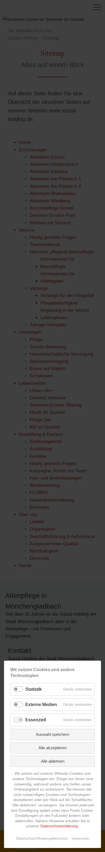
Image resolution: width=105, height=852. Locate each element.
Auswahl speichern (52, 734)
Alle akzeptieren (52, 747)
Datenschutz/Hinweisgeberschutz (42, 838)
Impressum (80, 838)
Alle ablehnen (52, 761)
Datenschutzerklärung (59, 826)
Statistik (33, 689)
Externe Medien (41, 704)
